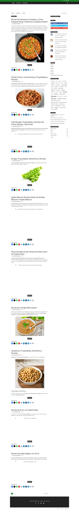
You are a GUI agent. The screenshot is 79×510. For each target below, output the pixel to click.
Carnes (52, 132)
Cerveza (60, 81)
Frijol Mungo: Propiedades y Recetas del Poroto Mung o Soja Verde (27, 123)
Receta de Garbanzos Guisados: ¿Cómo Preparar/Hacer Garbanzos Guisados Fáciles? (29, 20)
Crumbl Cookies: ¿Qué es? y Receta (57, 117)
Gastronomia (60, 88)
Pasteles (65, 92)
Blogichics (52, 68)
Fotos (66, 86)
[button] (67, 3)
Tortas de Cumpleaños (54, 109)
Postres (56, 94)
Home (13, 2)
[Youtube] (68, 1)
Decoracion (62, 86)
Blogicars (52, 64)
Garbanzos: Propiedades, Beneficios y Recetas (26, 351)
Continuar (29, 65)
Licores (52, 137)
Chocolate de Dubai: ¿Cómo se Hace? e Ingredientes (57, 115)
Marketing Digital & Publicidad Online (57, 75)
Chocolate (64, 81)
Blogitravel (52, 73)
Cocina (53, 83)
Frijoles (12, 13)
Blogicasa (52, 66)
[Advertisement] (39, 8)
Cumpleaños (64, 84)
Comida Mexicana (54, 135)
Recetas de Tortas (54, 103)
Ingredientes (58, 90)
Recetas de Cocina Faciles (55, 100)
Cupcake (52, 86)
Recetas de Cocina (61, 98)
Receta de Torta (60, 96)
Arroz (56, 81)
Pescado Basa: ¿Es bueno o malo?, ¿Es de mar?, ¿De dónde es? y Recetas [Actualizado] (61, 35)
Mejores (63, 90)
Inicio (18, 16)
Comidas (52, 84)
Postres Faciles (62, 94)
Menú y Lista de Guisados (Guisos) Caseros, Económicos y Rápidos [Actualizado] (61, 41)
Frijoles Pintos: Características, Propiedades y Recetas (29, 78)
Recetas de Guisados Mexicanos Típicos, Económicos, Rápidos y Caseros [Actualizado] (60, 58)
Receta (53, 96)
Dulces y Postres (53, 128)
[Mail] (64, 1)
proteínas (13, 394)
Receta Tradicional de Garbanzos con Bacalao (58, 119)
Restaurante (57, 105)
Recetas (53, 98)
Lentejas (23, 13)
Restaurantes (63, 105)
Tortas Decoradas (62, 107)
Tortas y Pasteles (53, 133)
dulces (12, 262)
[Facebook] (63, 1)
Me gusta (65, 23)
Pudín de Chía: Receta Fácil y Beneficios (57, 121)
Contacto (18, 2)
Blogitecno (52, 71)
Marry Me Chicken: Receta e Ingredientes (57, 123)
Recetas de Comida (54, 102)
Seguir (66, 25)
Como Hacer (58, 84)
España (42, 86)
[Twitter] (66, 1)
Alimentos (52, 81)
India (36, 357)
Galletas (55, 88)
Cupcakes (56, 86)
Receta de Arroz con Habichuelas (24, 410)
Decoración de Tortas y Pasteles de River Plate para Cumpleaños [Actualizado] (61, 52)
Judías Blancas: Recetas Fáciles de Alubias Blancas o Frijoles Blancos (28, 198)
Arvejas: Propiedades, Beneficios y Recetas (28, 158)
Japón (41, 259)
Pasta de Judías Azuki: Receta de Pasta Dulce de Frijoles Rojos (29, 252)
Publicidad (25, 2)
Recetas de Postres (63, 102)
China (47, 259)
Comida (65, 83)
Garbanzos (18, 13)
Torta (52, 107)
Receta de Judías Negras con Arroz (25, 453)
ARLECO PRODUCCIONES (16, 23)
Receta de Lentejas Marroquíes (24, 307)
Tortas (56, 107)
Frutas (52, 88)
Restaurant (52, 105)
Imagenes (53, 90)
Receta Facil (65, 96)
